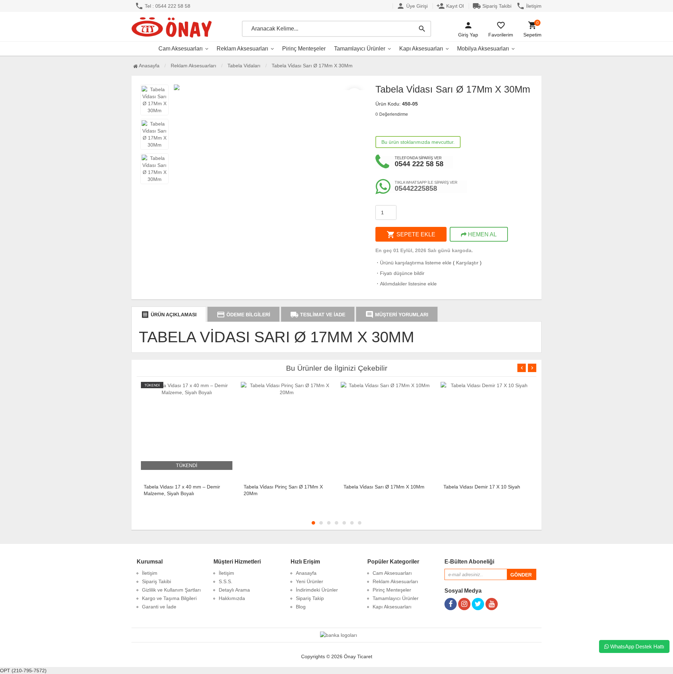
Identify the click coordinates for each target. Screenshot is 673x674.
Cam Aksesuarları (180, 49)
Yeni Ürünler (309, 581)
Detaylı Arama (234, 590)
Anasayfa (148, 65)
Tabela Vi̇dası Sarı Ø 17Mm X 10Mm (384, 487)
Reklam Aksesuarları (242, 49)
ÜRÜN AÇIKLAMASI (169, 314)
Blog (301, 606)
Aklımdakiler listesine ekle (406, 284)
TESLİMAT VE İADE (317, 314)
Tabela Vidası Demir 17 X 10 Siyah (481, 487)
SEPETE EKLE (411, 234)
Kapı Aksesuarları (421, 49)
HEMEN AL (482, 234)
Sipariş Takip (310, 598)
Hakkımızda (232, 598)
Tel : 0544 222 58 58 (162, 6)
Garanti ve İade (159, 606)
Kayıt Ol (450, 6)
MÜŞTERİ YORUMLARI (396, 314)
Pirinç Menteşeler (304, 49)
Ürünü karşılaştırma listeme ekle (413, 262)
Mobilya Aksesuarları (483, 49)
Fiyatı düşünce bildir (399, 273)
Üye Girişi (412, 6)
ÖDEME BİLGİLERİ (243, 314)
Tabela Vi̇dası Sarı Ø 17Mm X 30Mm (312, 65)
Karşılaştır (467, 262)
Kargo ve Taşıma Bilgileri (169, 598)
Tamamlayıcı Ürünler (359, 49)
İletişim (529, 6)
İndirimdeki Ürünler (317, 590)
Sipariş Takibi (492, 6)
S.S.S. (225, 581)
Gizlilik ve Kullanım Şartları (171, 590)
